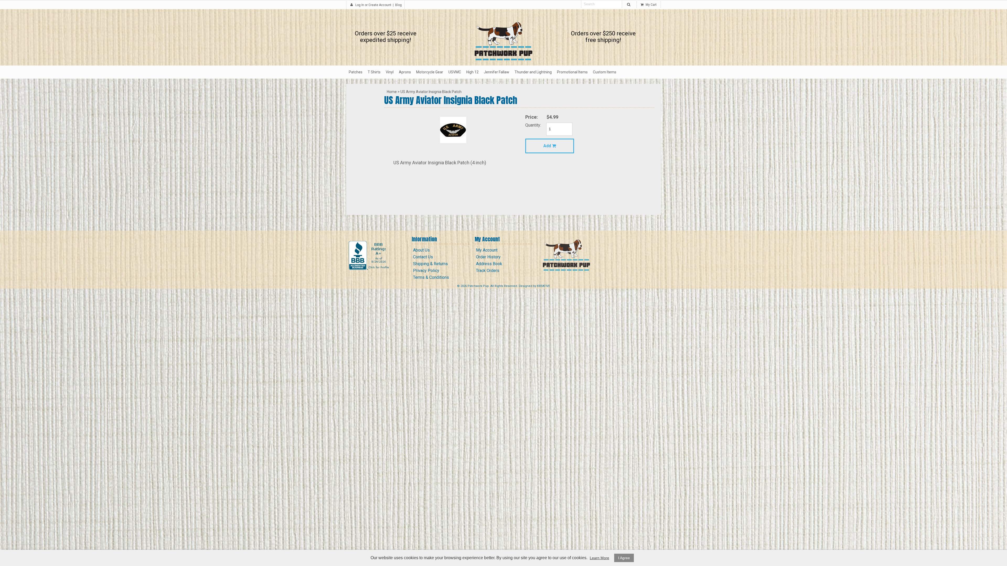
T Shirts (374, 72)
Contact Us (423, 256)
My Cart (651, 5)
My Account (486, 250)
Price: (531, 117)
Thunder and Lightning (533, 72)
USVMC (454, 72)
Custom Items (604, 72)
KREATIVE (543, 286)
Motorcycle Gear (429, 72)
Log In (359, 5)
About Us (421, 250)
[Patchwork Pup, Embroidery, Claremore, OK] (369, 255)
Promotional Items (572, 72)
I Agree (624, 558)
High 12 (472, 72)
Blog (398, 5)
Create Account (379, 5)
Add (547, 145)
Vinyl (390, 72)
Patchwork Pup (478, 286)
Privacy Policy (426, 270)
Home (392, 92)
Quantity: (533, 125)
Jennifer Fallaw (496, 72)
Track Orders (487, 270)
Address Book (489, 263)
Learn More (599, 558)
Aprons (405, 72)
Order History (488, 256)
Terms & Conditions (431, 277)
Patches (355, 72)
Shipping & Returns (430, 263)
